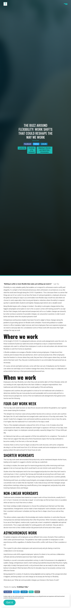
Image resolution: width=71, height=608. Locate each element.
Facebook (27, 144)
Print (31, 592)
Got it (9, 602)
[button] (65, 4)
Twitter (36, 144)
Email (37, 592)
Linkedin (44, 144)
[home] (5, 4)
